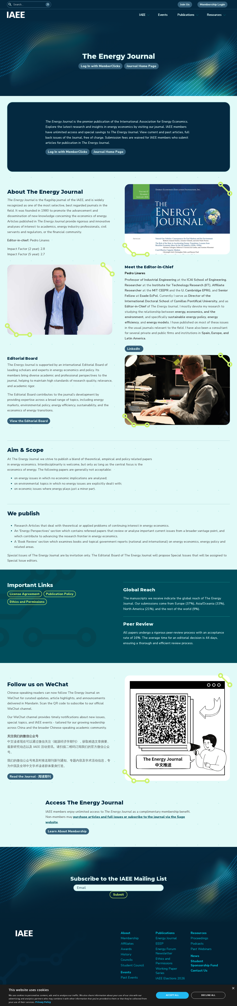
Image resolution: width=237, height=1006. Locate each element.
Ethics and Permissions (27, 602)
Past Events (129, 977)
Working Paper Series (166, 971)
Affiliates (127, 943)
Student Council (132, 965)
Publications (185, 15)
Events (162, 15)
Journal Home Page (141, 66)
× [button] (233, 988)
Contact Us (199, 970)
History (126, 954)
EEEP (159, 943)
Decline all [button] (208, 995)
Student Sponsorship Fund (204, 963)
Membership (130, 938)
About (125, 933)
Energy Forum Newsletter (166, 951)
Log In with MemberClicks (100, 66)
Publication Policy (59, 594)
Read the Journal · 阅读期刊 (30, 776)
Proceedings (199, 938)
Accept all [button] (172, 995)
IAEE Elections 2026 (170, 978)
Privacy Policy (43, 1002)
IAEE (142, 15)
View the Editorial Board (29, 421)
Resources (214, 15)
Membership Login (212, 4)
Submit (118, 894)
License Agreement (25, 594)
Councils (127, 960)
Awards (126, 949)
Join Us (185, 4)
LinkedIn (134, 349)
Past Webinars (201, 949)
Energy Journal (166, 938)
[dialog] (118, 995)
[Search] (48, 4)
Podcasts (197, 943)
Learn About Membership (67, 831)
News (195, 956)
